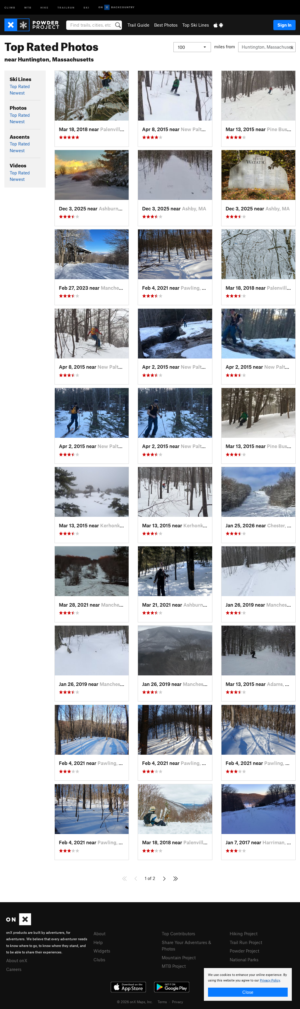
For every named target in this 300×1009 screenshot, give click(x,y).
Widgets (101, 950)
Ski (86, 7)
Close (247, 992)
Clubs (99, 959)
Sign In (284, 25)
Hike (44, 7)
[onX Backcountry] (116, 7)
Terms (162, 1002)
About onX (16, 960)
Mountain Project (179, 957)
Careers (13, 969)
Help (98, 942)
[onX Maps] (18, 923)
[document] (248, 984)
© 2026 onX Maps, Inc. (135, 1002)
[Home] (34, 24)
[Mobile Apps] (218, 25)
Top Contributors (178, 933)
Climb (10, 7)
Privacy (177, 1002)
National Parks (244, 959)
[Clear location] (292, 47)
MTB (28, 7)
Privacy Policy (270, 980)
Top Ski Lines (195, 25)
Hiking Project (244, 933)
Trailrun (66, 7)
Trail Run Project (246, 942)
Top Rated (20, 86)
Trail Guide (138, 25)
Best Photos (166, 25)
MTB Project (174, 966)
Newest (17, 92)
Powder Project (244, 950)
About (99, 933)
